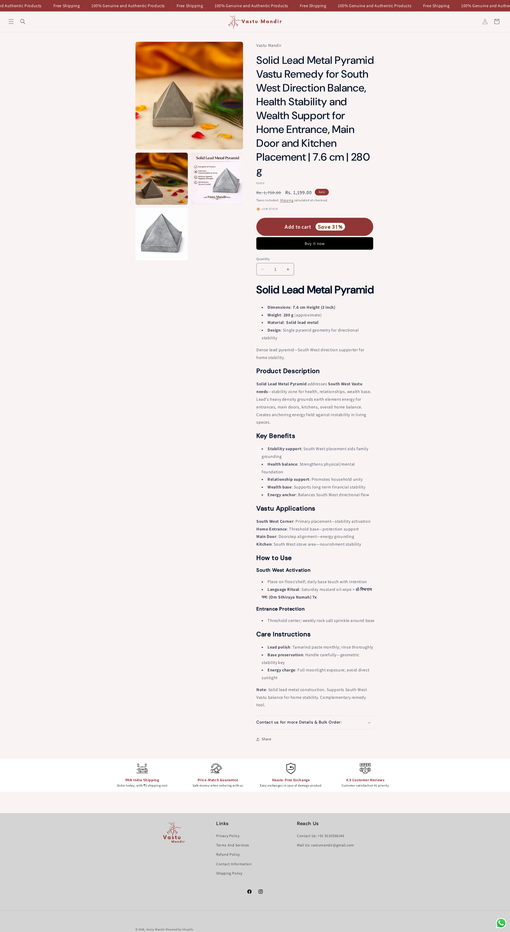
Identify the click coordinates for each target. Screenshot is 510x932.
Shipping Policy (229, 873)
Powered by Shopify (179, 929)
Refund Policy (228, 854)
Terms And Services (232, 845)
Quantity (263, 259)
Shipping (287, 200)
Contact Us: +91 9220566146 (321, 835)
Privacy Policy (227, 835)
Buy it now (315, 243)
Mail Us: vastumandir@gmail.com (325, 845)
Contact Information (234, 864)
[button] (11, 21)
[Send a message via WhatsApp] (501, 923)
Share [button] (266, 739)
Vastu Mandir (155, 929)
